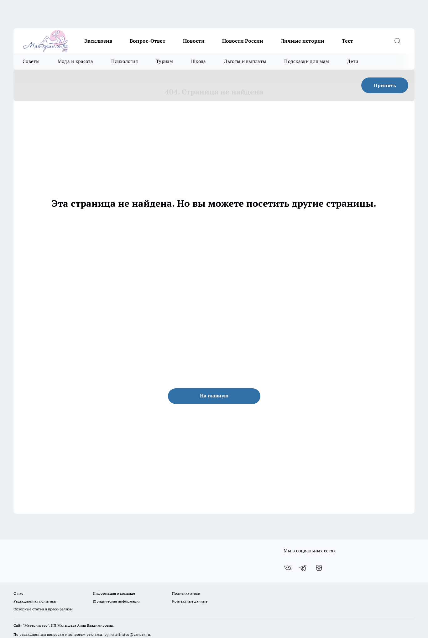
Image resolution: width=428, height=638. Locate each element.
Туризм (164, 61)
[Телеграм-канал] (303, 567)
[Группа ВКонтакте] (287, 567)
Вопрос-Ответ (147, 41)
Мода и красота (75, 61)
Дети (352, 61)
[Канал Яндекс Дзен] (319, 567)
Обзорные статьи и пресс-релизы (43, 609)
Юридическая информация (116, 601)
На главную (214, 395)
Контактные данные (189, 601)
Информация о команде (114, 593)
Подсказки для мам (306, 61)
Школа (198, 61)
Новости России (242, 41)
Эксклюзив (98, 41)
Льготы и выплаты (245, 61)
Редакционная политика (34, 601)
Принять (385, 85)
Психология (124, 61)
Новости (194, 41)
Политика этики (186, 593)
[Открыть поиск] (397, 41)
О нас (18, 593)
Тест (347, 41)
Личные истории (302, 41)
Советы (31, 61)
